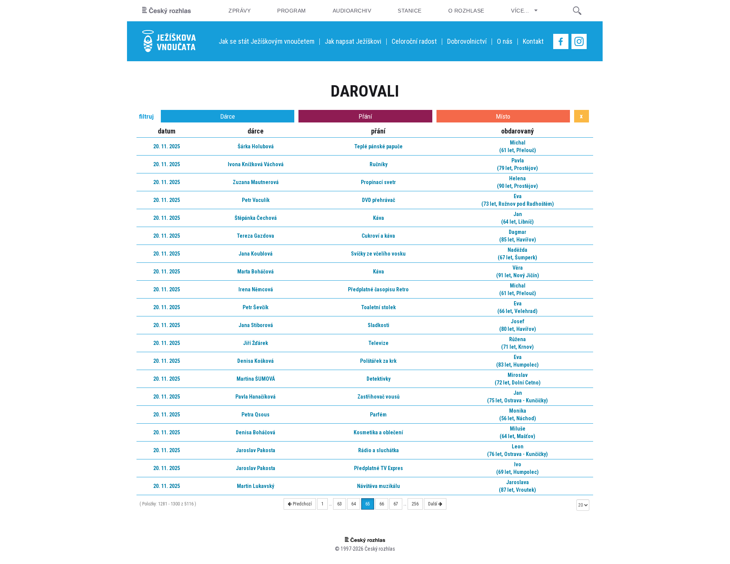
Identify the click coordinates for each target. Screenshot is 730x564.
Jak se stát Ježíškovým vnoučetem (266, 41)
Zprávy (240, 11)
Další (433, 504)
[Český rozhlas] (166, 10)
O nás (505, 41)
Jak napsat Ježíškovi (353, 41)
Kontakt (533, 41)
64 (353, 504)
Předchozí (302, 504)
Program (291, 11)
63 (339, 504)
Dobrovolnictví (467, 41)
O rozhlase (466, 11)
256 (415, 504)
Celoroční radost (414, 41)
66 (381, 504)
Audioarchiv (352, 11)
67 (396, 504)
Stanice (409, 11)
